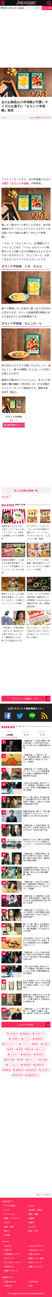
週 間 (26, 733)
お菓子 (7, 496)
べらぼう (14, 1054)
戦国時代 (26, 1033)
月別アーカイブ (35, 1262)
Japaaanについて (36, 1249)
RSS (44, 715)
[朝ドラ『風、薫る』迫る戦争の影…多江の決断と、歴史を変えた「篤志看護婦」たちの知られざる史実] (11, 929)
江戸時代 (13, 1033)
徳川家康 (10, 1059)
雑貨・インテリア (11, 1218)
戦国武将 (39, 1038)
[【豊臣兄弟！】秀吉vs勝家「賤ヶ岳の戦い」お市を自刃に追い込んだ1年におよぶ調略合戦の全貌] (11, 746)
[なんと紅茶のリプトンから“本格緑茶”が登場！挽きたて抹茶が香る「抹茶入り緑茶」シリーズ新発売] (11, 986)
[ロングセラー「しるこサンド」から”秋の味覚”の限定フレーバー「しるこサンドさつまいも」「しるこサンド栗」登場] (39, 516)
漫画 (21, 1049)
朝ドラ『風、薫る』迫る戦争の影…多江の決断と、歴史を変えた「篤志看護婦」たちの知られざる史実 (36, 927)
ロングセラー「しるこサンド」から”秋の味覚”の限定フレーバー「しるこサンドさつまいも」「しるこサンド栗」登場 (38, 532)
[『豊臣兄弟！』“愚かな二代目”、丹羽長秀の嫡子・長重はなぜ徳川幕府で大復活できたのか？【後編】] (11, 760)
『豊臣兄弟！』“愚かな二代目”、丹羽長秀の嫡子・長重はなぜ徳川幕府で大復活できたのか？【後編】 (36, 758)
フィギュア (13, 1064)
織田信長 (27, 1054)
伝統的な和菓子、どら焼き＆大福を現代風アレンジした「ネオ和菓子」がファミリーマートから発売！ (12, 566)
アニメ (27, 1038)
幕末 (11, 1049)
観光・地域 (9, 1226)
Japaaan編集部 (35, 117)
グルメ (4, 117)
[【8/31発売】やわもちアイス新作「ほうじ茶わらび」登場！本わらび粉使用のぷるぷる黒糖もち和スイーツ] (11, 943)
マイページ (9, 1258)
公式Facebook (7, 715)
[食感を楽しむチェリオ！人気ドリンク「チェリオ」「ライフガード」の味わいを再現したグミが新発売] (13, 516)
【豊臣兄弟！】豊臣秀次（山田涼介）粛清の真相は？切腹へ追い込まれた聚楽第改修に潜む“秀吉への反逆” (36, 899)
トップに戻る (45, 1194)
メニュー (3, 3)
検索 (49, 3)
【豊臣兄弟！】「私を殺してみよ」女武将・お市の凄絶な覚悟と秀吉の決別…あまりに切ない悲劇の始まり (36, 913)
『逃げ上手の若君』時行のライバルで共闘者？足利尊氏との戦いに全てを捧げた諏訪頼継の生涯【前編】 (36, 786)
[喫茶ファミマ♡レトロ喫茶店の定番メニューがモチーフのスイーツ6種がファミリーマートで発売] (13, 584)
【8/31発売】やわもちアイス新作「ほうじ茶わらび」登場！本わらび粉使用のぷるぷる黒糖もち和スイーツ (36, 941)
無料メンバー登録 (36, 1258)
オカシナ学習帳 (14, 416)
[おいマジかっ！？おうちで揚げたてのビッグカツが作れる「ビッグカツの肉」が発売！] (39, 618)
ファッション (9, 1214)
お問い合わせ (34, 1254)
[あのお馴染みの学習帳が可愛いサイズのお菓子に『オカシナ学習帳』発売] (26, 83)
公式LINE (32, 715)
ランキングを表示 (25, 1024)
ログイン (38, 8)
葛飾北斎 (18, 1075)
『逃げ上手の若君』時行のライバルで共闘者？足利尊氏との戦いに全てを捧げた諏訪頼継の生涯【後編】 (36, 970)
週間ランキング (35, 1266)
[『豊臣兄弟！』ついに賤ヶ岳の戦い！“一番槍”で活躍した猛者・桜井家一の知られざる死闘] (11, 1014)
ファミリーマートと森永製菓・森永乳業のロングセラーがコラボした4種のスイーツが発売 (38, 564)
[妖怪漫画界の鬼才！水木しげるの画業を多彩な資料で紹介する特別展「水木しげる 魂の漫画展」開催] (11, 873)
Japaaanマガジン (36, 1245)
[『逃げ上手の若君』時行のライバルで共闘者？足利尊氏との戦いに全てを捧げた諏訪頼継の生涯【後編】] (11, 971)
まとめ (31, 1205)
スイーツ (25, 1044)
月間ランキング (10, 1270)
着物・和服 (33, 1214)
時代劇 (31, 1049)
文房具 (44, 1059)
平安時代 (15, 1038)
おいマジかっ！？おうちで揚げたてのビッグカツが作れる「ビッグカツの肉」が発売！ (38, 632)
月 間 (42, 733)
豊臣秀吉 (27, 1064)
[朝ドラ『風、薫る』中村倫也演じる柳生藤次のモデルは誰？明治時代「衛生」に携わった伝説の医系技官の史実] (11, 802)
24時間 (9, 733)
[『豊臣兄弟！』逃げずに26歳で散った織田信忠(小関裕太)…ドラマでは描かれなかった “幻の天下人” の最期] (11, 887)
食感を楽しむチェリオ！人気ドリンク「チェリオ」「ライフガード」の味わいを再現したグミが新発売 (13, 532)
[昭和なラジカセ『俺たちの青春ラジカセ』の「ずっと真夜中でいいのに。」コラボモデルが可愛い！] (11, 844)
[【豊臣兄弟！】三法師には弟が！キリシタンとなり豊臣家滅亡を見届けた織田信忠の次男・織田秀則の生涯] (11, 774)
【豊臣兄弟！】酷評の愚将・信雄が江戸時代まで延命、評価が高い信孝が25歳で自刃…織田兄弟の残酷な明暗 (36, 857)
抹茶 (21, 1059)
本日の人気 (9, 1266)
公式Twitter (20, 715)
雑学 (36, 1044)
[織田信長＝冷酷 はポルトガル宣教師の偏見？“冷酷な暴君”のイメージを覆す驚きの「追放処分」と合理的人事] (11, 1000)
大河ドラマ (40, 1033)
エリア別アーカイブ (12, 1262)
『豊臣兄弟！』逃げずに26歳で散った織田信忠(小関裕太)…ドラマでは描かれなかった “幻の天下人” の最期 (37, 885)
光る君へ (45, 1070)
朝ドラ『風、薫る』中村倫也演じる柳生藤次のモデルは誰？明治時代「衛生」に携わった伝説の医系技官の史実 (36, 800)
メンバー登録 (47, 8)
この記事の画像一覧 (27, 490)
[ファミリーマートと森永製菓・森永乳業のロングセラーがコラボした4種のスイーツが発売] (39, 550)
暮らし (7, 1230)
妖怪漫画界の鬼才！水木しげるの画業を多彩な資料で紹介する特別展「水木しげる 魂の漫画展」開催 (36, 871)
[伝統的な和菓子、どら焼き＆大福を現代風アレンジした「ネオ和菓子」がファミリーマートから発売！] (13, 550)
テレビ (41, 1049)
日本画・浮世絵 (35, 1209)
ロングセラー (10, 1044)
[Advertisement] (26, 39)
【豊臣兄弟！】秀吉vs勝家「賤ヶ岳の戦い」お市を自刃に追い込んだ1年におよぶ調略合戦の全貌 (36, 744)
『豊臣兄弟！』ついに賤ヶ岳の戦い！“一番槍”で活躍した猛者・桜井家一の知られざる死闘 (36, 1011)
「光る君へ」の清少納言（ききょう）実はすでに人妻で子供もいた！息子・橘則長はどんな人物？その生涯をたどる (12, 634)
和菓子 (31, 1222)
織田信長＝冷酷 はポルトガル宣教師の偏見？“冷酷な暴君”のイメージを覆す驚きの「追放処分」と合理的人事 (36, 998)
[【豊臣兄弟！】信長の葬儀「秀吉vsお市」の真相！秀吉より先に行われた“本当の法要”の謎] (11, 830)
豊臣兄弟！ (40, 1064)
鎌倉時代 (19, 1070)
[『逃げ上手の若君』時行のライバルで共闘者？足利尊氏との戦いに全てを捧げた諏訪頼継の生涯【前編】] (11, 788)
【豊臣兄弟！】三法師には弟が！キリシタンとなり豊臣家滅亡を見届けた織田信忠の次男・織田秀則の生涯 (36, 772)
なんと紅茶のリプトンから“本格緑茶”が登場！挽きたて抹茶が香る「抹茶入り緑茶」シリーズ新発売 (36, 984)
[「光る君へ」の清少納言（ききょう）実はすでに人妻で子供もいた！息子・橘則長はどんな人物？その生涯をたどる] (13, 618)
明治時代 (40, 1054)
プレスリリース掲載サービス (25, 698)
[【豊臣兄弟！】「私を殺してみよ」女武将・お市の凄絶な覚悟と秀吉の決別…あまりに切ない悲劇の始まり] (11, 915)
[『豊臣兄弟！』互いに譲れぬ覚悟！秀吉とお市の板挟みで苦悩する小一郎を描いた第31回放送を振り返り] (11, 957)
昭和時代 (32, 1070)
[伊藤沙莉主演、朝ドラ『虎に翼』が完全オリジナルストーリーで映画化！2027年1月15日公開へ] (11, 816)
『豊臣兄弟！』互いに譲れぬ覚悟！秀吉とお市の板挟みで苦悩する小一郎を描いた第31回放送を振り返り (36, 955)
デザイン (32, 1059)
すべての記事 (9, 1205)
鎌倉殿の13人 (33, 1075)
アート (7, 1209)
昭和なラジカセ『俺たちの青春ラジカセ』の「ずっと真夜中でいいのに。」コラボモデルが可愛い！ (36, 843)
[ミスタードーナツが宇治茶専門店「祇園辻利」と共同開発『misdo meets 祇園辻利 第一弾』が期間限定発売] (39, 584)
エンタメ (32, 1226)
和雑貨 (31, 1218)
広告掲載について (11, 1254)
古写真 (7, 1235)
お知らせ (8, 1249)
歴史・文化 (33, 1230)
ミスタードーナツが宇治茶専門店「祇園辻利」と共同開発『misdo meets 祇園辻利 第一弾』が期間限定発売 (38, 600)
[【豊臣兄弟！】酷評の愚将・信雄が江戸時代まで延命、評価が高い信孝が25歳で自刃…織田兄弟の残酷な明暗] (11, 859)
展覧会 (8, 1070)
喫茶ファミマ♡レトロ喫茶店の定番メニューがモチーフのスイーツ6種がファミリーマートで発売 (13, 598)
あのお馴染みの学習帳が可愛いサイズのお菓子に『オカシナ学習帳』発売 (24, 106)
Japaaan (26, 2)
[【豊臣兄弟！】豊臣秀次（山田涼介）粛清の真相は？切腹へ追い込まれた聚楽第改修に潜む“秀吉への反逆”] (11, 901)
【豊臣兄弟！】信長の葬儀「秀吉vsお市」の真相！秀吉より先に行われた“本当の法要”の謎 (36, 827)
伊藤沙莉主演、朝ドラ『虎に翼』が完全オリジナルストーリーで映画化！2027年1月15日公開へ (36, 813)
